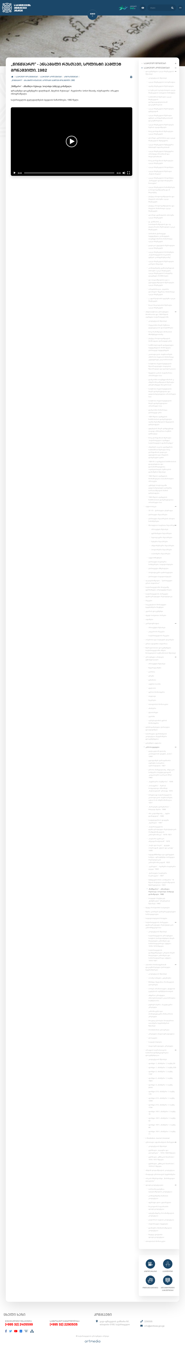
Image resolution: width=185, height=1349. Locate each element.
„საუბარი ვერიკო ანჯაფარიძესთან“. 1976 (159, 840)
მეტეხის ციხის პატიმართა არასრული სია (160, 374)
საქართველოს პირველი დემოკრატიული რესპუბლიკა (159, 595)
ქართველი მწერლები (158, 568)
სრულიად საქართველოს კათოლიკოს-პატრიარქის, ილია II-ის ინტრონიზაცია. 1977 (160, 799)
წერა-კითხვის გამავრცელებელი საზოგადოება (161, 913)
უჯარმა (151, 716)
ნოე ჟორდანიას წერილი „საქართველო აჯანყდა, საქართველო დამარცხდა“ (160, 440)
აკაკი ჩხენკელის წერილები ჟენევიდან (161, 110)
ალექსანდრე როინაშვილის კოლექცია (161, 1214)
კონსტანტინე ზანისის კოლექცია (158, 1197)
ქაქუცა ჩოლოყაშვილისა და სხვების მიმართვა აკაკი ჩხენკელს (161, 208)
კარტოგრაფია (152, 623)
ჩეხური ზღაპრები (159, 541)
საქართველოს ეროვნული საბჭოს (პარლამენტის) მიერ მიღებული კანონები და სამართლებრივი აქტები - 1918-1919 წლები (161, 941)
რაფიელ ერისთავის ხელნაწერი (160, 1174)
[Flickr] (21, 1331)
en (180, 8)
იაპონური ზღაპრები (160, 554)
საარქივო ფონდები (155, 63)
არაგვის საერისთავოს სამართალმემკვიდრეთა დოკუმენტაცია (157, 1052)
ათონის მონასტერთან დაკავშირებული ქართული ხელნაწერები (158, 967)
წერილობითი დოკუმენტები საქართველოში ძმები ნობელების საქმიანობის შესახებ (161, 650)
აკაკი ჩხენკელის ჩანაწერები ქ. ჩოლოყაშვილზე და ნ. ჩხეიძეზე (161, 189)
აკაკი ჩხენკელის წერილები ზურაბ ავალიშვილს (161, 126)
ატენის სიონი (154, 684)
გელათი (152, 688)
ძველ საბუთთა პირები (156, 615)
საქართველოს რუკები (158, 636)
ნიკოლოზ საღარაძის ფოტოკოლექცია (158, 1207)
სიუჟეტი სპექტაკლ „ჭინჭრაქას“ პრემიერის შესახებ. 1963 (159, 901)
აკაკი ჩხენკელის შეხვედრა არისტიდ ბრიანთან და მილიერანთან (161, 154)
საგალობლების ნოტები (156, 918)
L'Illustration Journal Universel (158, 1138)
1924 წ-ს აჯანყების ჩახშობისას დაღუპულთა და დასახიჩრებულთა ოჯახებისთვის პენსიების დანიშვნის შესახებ (162, 467)
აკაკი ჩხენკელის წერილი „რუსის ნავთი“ (160, 172)
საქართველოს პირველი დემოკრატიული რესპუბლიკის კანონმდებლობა (159, 925)
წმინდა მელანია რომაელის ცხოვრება (161, 983)
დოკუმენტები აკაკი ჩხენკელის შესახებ (160, 72)
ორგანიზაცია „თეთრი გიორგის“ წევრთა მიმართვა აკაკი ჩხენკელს (161, 291)
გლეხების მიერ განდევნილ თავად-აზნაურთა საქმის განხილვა (160, 431)
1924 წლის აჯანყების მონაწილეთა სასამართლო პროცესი (161, 478)
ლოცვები (152, 1038)
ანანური (152, 708)
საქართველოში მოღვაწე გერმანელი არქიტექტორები (159, 588)
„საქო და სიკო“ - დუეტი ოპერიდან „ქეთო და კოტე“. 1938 (161, 848)
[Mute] (123, 172)
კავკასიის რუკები (156, 632)
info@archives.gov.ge (154, 1326)
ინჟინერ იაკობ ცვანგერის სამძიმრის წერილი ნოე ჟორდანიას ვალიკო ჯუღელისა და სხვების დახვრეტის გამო (160, 452)
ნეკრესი (152, 700)
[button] (71, 141)
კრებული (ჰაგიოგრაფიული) (161, 1034)
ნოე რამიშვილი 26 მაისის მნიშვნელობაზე (160, 333)
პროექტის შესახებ (159, 529)
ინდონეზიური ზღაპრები (162, 546)
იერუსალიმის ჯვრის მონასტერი (157, 721)
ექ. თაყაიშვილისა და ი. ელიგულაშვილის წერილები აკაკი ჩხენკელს (161, 282)
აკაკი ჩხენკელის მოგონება (161, 167)
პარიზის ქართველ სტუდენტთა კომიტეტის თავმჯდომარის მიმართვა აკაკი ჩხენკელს (160, 237)
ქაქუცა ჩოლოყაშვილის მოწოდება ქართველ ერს (160, 339)
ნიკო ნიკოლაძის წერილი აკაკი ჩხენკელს (160, 306)
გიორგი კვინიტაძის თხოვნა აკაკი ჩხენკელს (161, 216)
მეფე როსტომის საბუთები (158, 908)
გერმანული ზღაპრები (161, 533)
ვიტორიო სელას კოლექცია (161, 1220)
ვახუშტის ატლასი (153, 743)
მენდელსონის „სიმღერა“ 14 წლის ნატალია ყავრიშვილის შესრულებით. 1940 (161, 882)
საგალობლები (155, 1042)
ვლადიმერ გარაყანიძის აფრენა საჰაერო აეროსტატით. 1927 (159, 763)
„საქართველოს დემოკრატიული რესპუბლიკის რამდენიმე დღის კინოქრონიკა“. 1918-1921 (162, 831)
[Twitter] (10, 1331)
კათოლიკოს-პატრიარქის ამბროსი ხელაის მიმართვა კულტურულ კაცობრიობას (161, 357)
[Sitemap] (32, 1331)
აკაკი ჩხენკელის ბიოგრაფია (161, 82)
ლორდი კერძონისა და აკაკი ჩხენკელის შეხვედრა (161, 139)
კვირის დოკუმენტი (154, 611)
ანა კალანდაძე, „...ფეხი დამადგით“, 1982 (159, 814)
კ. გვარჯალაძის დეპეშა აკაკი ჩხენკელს (161, 299)
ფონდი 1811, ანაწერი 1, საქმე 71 (161, 1132)
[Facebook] (6, 1331)
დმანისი (152, 680)
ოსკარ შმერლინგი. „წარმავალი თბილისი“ (160, 1179)
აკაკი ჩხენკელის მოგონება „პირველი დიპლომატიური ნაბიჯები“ (161, 180)
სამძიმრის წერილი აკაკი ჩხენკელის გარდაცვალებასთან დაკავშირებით (160, 101)
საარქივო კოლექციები (51, 77)
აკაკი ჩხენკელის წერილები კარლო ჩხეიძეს (161, 262)
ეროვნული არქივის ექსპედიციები (155, 658)
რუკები (149, 601)
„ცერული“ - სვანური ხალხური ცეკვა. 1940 (162, 867)
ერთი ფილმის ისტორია (157, 644)
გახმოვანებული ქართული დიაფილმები (158, 728)
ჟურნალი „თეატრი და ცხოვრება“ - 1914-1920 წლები (161, 1151)
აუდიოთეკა (151, 506)
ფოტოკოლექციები (154, 1185)
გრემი (151, 676)
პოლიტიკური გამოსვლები (160, 572)
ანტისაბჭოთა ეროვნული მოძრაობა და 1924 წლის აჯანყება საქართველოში (157, 314)
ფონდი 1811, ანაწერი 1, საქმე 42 (161, 1119)
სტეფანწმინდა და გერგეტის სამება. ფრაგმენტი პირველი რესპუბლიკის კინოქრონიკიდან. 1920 (161, 858)
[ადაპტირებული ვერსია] (142, 7)
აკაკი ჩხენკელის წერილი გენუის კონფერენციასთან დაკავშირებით (160, 118)
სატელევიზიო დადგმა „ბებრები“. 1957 (158, 821)
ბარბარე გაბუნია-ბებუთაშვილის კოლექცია (160, 1190)
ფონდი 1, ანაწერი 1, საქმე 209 (162, 1067)
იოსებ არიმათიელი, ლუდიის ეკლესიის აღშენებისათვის (161, 990)
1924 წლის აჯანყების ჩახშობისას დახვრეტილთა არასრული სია (160, 499)
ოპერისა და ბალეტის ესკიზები (160, 640)
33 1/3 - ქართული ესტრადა (160, 510)
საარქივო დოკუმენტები (27, 77)
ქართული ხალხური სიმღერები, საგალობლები (160, 563)
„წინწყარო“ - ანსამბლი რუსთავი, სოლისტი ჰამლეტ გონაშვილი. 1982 (43, 80)
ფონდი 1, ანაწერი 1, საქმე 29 (161, 1063)
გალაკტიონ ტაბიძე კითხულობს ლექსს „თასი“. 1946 (160, 753)
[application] (71, 141)
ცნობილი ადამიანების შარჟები (160, 1142)
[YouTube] (15, 1331)
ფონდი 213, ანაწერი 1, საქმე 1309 (161, 1099)
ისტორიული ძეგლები (158, 1224)
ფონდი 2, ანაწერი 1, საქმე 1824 (160, 1079)
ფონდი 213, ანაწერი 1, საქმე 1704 (161, 1106)
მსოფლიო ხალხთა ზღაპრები (162, 525)
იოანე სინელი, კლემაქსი (159, 978)
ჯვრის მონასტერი (156, 692)
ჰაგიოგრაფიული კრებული (160, 1046)
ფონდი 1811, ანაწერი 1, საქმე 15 (161, 1112)
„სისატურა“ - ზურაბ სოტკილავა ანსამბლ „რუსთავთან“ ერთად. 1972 (160, 788)
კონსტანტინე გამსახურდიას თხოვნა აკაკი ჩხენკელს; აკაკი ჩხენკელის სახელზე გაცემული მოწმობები (161, 272)
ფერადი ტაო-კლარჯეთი (159, 1202)
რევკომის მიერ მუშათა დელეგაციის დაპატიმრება (160, 326)
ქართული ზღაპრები (157, 515)
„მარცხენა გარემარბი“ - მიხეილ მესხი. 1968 (159, 808)
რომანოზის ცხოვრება (158, 1030)
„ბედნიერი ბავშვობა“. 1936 (160, 782)
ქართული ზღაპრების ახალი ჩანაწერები (161, 520)
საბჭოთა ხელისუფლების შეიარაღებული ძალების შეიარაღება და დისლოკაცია (162, 366)
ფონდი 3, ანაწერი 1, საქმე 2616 (160, 1086)
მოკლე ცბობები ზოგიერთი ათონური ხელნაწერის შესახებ (161, 1023)
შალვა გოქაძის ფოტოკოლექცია (156, 1236)
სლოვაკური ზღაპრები (161, 537)
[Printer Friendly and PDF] (131, 77)
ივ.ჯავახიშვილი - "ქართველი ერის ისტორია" (159, 582)
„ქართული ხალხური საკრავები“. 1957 (157, 874)
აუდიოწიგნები (155, 558)
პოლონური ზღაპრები (161, 550)
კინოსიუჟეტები (71, 77)
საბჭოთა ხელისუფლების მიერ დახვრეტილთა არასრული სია (160, 403)
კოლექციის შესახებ (157, 78)
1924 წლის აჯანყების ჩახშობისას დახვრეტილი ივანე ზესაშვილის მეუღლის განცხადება (161, 420)
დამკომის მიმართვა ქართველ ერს (157, 411)
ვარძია (151, 672)
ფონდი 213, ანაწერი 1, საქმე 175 (161, 1092)
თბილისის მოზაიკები (158, 704)
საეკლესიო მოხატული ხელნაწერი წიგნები (156, 606)
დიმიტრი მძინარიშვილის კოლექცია (160, 1229)
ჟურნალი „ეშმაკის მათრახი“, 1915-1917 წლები (161, 1158)
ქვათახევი (153, 712)
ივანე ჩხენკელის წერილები (161, 86)
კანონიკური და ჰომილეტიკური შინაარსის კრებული (160, 1014)
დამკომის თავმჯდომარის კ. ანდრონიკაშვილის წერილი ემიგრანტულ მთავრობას (161, 382)
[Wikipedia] (26, 1331)
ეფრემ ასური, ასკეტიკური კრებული (160, 1006)
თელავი (152, 696)
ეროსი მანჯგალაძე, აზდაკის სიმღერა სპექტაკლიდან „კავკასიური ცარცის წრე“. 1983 (161, 774)
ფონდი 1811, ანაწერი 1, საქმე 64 (161, 1126)
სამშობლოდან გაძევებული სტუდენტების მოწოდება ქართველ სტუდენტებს (161, 347)
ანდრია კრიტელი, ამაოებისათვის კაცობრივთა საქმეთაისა (161, 998)
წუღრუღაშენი (154, 668)
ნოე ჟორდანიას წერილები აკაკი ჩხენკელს (160, 132)
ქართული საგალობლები (159, 577)
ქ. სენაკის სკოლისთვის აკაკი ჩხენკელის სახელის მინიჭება (161, 91)
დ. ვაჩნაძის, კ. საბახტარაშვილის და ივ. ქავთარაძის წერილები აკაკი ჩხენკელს (161, 226)
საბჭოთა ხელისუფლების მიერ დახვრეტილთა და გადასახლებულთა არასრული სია (162, 393)
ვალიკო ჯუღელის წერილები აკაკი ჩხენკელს (161, 246)
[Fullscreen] (128, 172)
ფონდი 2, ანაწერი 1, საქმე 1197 (160, 1073)
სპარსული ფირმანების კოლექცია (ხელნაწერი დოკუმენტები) (156, 736)
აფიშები (149, 619)
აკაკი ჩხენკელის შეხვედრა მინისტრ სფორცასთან (161, 146)
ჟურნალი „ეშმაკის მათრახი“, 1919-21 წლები (161, 1165)
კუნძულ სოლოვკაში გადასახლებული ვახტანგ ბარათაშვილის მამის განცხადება (160, 489)
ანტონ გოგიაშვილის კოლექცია (160, 1170)
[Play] (14, 172)
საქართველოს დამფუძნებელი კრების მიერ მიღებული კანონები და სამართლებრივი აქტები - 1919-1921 (161, 955)
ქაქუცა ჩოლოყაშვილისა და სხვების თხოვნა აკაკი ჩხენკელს (161, 199)
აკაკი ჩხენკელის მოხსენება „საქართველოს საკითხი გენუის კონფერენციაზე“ (161, 254)
